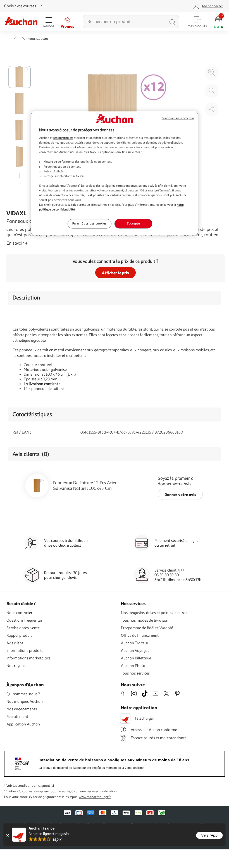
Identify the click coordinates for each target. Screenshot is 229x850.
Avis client (14, 643)
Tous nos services (135, 673)
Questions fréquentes (24, 620)
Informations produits (24, 650)
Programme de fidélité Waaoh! (147, 628)
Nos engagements (21, 709)
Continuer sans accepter (178, 118)
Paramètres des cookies (89, 223)
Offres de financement (140, 635)
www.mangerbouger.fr (95, 797)
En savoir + (17, 243)
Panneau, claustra (35, 39)
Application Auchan (23, 724)
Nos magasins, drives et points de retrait (154, 612)
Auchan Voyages (135, 650)
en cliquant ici (44, 786)
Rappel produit (19, 635)
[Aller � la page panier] (218, 21)
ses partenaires (63, 138)
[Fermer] (7, 835)
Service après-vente (23, 628)
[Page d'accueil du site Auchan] (21, 21)
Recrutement (17, 716)
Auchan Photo (133, 665)
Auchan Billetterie (136, 658)
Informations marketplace (28, 658)
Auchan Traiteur (134, 643)
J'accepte (133, 223)
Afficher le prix (115, 272)
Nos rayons (15, 665)
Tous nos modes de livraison (144, 620)
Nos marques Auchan (24, 701)
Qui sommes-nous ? (23, 694)
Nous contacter (19, 612)
